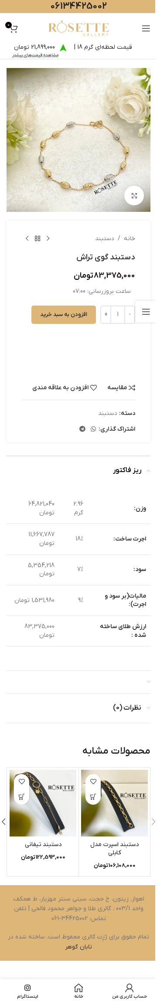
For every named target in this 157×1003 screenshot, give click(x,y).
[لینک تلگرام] (82, 429)
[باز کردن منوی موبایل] (146, 28)
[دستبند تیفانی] (43, 803)
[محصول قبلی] (48, 239)
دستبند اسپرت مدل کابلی (114, 848)
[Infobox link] (78, 339)
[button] (93, 797)
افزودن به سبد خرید (63, 314)
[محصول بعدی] (27, 239)
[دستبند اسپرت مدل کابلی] (114, 803)
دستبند (104, 239)
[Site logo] (78, 28)
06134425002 (78, 6)
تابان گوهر (78, 947)
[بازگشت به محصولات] (37, 239)
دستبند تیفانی (43, 844)
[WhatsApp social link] (93, 429)
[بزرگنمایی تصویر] (134, 195)
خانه (129, 239)
